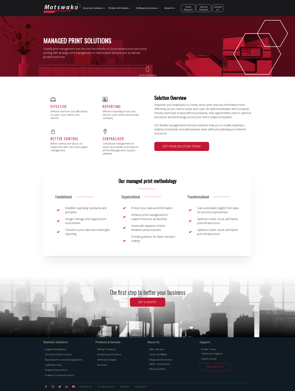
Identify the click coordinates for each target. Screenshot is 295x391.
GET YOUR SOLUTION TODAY (182, 146)
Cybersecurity (53, 365)
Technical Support (212, 354)
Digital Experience (56, 370)
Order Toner (208, 349)
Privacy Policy (106, 386)
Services (102, 365)
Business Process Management (64, 360)
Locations (140, 386)
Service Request (203, 8)
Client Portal (208, 359)
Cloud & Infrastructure (58, 355)
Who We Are (156, 349)
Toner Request (188, 8)
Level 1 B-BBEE (158, 355)
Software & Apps (106, 360)
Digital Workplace (55, 349)
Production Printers (109, 355)
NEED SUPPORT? (215, 366)
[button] (93, 8)
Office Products (106, 349)
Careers (125, 386)
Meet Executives (159, 364)
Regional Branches (160, 360)
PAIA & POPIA (157, 369)
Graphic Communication (59, 375)
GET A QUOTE (147, 302)
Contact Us (218, 8)
